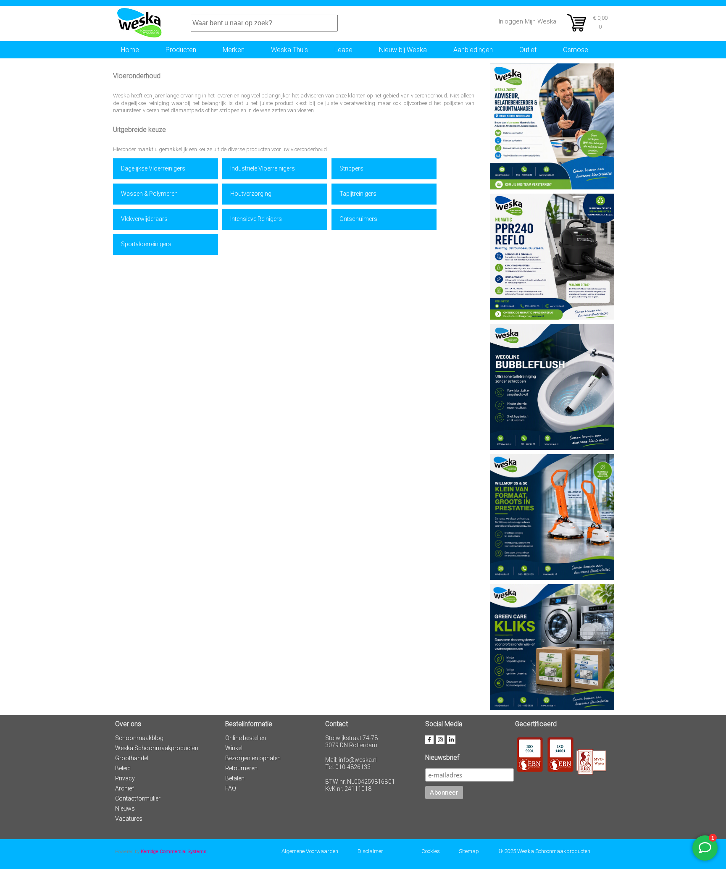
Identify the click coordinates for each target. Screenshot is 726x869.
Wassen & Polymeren (149, 193)
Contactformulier (137, 798)
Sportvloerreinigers (146, 244)
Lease (343, 50)
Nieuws (125, 808)
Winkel (233, 748)
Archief (124, 788)
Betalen (235, 778)
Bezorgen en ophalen (253, 758)
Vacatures (128, 818)
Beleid (123, 768)
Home (130, 50)
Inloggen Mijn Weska (527, 21)
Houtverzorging (250, 193)
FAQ (230, 788)
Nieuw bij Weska (403, 50)
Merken (234, 50)
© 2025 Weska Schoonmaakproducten (544, 851)
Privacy (125, 778)
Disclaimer (370, 851)
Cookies (430, 851)
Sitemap (469, 851)
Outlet (528, 50)
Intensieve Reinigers (256, 218)
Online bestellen (245, 738)
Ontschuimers (358, 218)
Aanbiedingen (473, 50)
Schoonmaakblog (139, 738)
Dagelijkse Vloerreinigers (153, 168)
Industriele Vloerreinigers (262, 168)
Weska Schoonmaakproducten (156, 748)
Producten (181, 50)
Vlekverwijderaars (144, 218)
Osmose (575, 50)
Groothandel (131, 758)
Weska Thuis (289, 50)
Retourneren (241, 768)
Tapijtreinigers (357, 193)
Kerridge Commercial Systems (173, 851)
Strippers (351, 168)
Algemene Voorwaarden (309, 851)
